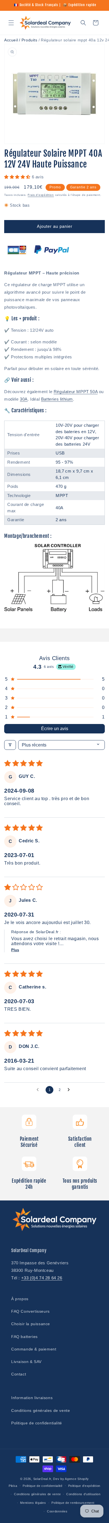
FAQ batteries (24, 1336)
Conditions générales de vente (40, 1410)
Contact (18, 1374)
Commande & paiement (33, 1349)
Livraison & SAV (26, 1361)
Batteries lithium (57, 399)
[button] (11, 23)
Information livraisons (32, 1397)
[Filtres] (10, 745)
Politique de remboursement (72, 1502)
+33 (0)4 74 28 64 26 (41, 1277)
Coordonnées (57, 1511)
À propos (20, 1299)
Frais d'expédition (41, 194)
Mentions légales (33, 1502)
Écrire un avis (54, 728)
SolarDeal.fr (42, 1478)
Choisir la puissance (30, 1324)
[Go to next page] (70, 1090)
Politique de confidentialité (36, 1423)
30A (24, 399)
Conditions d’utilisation (83, 1494)
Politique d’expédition (84, 1485)
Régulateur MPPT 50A (76, 391)
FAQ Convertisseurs (30, 1311)
